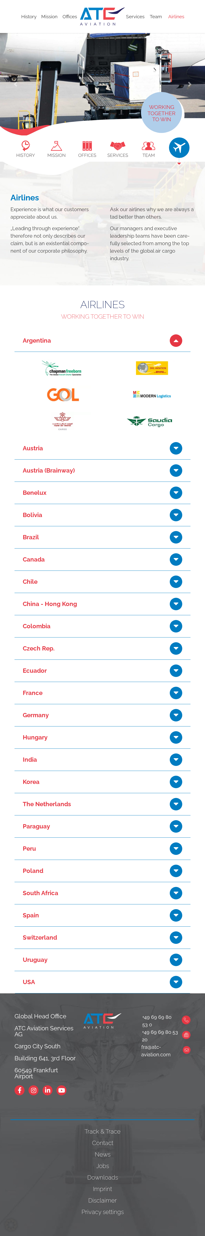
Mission (49, 16)
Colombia (36, 626)
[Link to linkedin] (49, 1090)
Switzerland (40, 937)
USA (29, 982)
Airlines (176, 16)
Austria (33, 448)
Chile (30, 581)
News (102, 1154)
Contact (102, 1143)
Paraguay (36, 826)
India (30, 759)
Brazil (31, 537)
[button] (15, 84)
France (32, 692)
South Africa (40, 893)
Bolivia (32, 515)
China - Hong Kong (50, 604)
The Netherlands (47, 804)
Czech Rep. (38, 648)
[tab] (25, 146)
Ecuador (35, 670)
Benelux (34, 492)
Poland (33, 870)
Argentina (37, 340)
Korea (31, 781)
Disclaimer (102, 1200)
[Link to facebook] (21, 1090)
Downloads (102, 1177)
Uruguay (35, 959)
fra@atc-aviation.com (155, 1051)
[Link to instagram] (35, 1090)
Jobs (102, 1166)
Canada (34, 559)
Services (135, 16)
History (28, 16)
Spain (31, 915)
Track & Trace (102, 1131)
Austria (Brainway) (49, 470)
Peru (29, 848)
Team (156, 16)
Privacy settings (103, 1212)
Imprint (102, 1189)
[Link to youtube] (63, 1090)
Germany (36, 715)
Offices (69, 16)
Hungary (35, 737)
